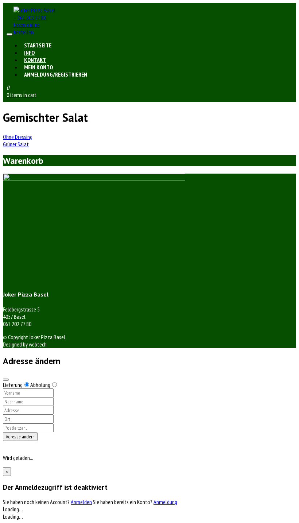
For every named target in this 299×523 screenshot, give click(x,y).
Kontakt (35, 59)
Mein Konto (38, 67)
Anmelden (81, 501)
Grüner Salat (16, 144)
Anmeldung (165, 501)
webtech (38, 344)
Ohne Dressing (17, 136)
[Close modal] (6, 380)
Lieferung (13, 384)
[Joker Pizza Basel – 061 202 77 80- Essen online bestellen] (35, 32)
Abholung (40, 384)
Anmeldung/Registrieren (55, 74)
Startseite (37, 45)
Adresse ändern (20, 436)
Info (29, 52)
